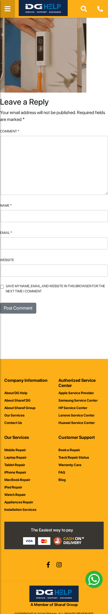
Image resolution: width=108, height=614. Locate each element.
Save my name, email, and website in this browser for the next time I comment (55, 288)
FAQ (61, 472)
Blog (62, 480)
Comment (9, 131)
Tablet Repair (14, 465)
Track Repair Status (73, 457)
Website (7, 260)
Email (6, 233)
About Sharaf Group (19, 408)
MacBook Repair (17, 480)
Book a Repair (69, 450)
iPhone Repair (15, 472)
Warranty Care (70, 465)
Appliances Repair (18, 502)
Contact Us (13, 423)
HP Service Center (72, 408)
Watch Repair (15, 495)
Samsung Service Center (78, 400)
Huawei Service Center (76, 423)
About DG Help (15, 393)
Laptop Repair (15, 457)
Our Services (14, 415)
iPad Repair (13, 487)
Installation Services (20, 510)
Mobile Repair (15, 450)
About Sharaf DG (17, 400)
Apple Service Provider (76, 393)
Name (6, 206)
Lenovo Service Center (76, 415)
